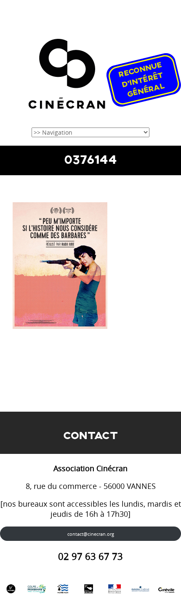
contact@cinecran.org (90, 534)
